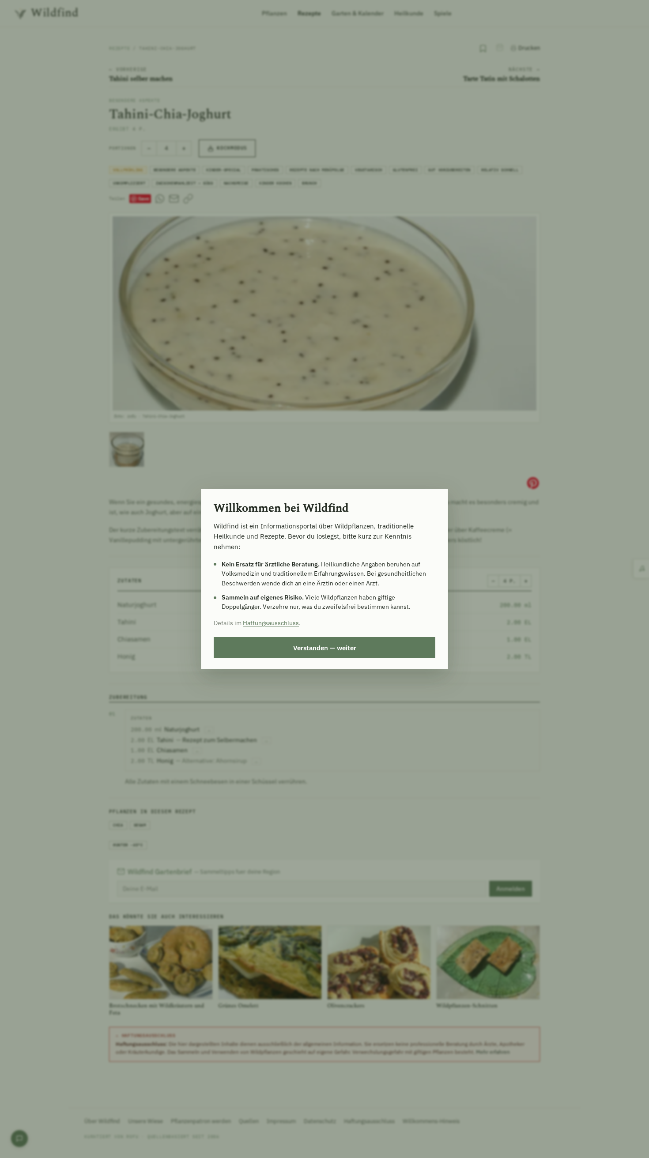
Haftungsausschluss (271, 623)
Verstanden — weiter (324, 647)
